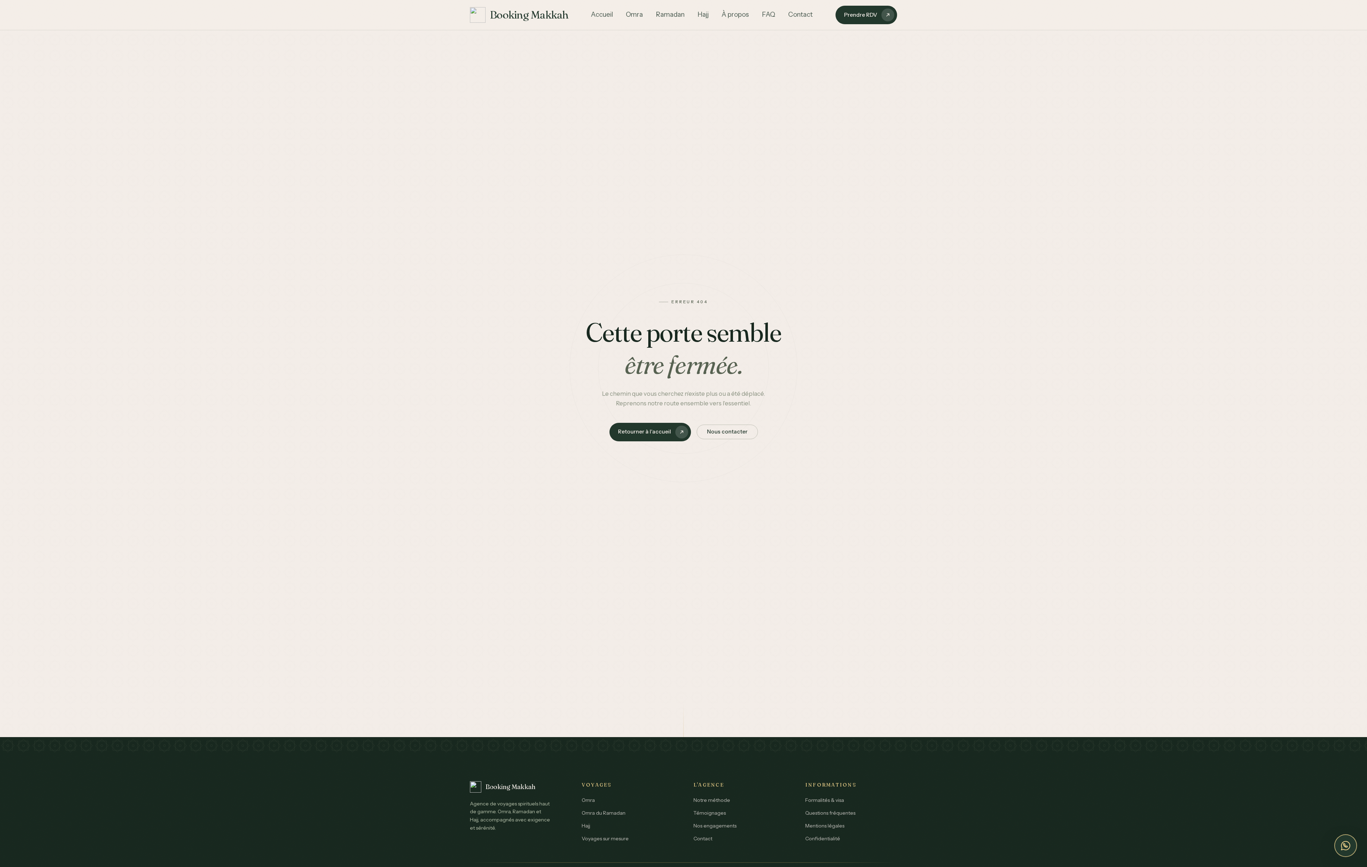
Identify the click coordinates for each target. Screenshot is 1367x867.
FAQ (768, 14)
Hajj (703, 14)
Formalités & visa (824, 800)
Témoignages (709, 813)
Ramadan (670, 14)
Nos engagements (715, 826)
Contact (800, 14)
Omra (634, 14)
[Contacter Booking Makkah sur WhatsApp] (1345, 845)
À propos (735, 14)
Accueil (602, 14)
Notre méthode (711, 800)
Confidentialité (822, 838)
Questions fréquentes (830, 813)
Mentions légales (824, 826)
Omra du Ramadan (603, 813)
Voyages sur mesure (605, 838)
